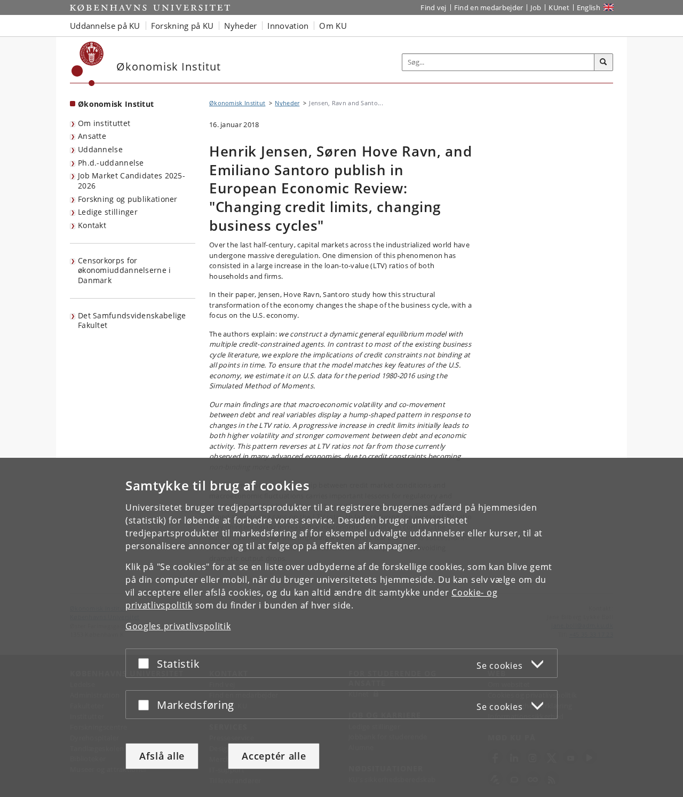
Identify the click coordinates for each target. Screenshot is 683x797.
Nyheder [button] (240, 25)
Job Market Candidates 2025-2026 (131, 180)
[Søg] (603, 62)
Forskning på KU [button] (182, 25)
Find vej (433, 7)
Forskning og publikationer (128, 199)
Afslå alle (162, 755)
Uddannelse (100, 149)
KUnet (559, 7)
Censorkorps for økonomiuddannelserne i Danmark (124, 270)
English (588, 7)
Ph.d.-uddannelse (111, 163)
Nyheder (287, 103)
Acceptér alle (274, 755)
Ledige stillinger (108, 212)
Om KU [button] (333, 25)
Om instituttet (104, 123)
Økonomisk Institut (116, 104)
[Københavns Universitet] (88, 64)
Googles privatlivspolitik (178, 626)
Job (535, 7)
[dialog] (341, 627)
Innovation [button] (287, 25)
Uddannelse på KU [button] (105, 25)
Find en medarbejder (488, 7)
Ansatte (92, 136)
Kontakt (92, 225)
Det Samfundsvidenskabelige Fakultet (132, 320)
